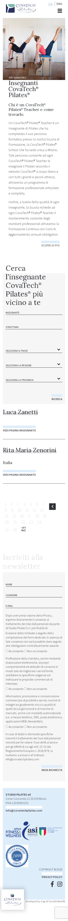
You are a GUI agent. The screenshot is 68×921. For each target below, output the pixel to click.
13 (42, 510)
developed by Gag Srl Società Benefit (45, 901)
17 (29, 516)
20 (7, 522)
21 (15, 522)
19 (45, 516)
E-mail (9, 605)
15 (14, 516)
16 (22, 516)
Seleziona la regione (19, 365)
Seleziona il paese (17, 350)
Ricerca (57, 399)
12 (34, 510)
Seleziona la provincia (20, 380)
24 (39, 522)
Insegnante (12, 312)
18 (37, 516)
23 (31, 522)
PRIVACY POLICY (52, 877)
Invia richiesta (52, 770)
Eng (59, 4)
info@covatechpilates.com (22, 759)
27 (23, 528)
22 (23, 522)
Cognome (11, 595)
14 (6, 516)
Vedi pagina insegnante (19, 430)
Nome (9, 584)
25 (7, 529)
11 (27, 510)
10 (19, 510)
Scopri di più (50, 245)
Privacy (47, 615)
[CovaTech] (21, 7)
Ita (50, 4)
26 (15, 529)
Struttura (12, 327)
